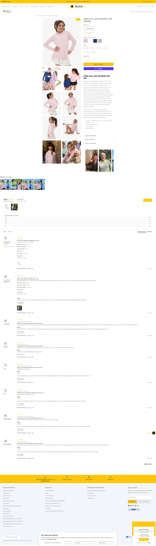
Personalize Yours (8, 501)
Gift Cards (6, 498)
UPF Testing (49, 495)
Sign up (132, 501)
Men (21, 6)
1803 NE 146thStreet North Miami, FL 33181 (21, 540)
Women (14, 6)
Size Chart (6, 513)
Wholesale (90, 493)
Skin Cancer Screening (52, 503)
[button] (98, 33)
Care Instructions (8, 490)
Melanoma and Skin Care (53, 506)
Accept (77, 543)
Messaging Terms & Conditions (12, 524)
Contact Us (6, 493)
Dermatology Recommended (54, 511)
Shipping (6, 508)
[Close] (153, 523)
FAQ (46, 493)
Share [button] (33, 268)
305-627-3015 (150, 11)
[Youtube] (4, 1)
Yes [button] (27, 268)
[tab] (142, 232)
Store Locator (7, 511)
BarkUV (42, 6)
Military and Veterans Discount (12, 518)
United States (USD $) (147, 1)
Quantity (86, 56)
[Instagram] (6, 1)
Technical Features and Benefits (55, 501)
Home (37, 15)
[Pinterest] (8, 1)
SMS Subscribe (144, 501)
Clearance (50, 6)
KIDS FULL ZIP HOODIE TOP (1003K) (49, 15)
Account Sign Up (8, 516)
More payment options (98, 71)
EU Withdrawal (7, 526)
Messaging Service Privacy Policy (13, 521)
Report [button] (29, 268)
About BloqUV (49, 490)
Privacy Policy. (52, 539)
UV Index (48, 508)
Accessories (33, 6)
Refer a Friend (7, 495)
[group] (10, 199)
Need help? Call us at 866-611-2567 (138, 11)
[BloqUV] (78, 6)
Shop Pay (6, 503)
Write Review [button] (147, 200)
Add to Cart (98, 64)
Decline (102, 543)
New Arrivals (6, 6)
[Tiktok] (138, 505)
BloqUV (8, 540)
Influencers (90, 498)
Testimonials (49, 498)
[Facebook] (2, 1)
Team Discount (91, 495)
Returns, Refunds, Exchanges (12, 506)
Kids (26, 6)
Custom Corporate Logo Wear (96, 490)
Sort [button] (5, 231)
